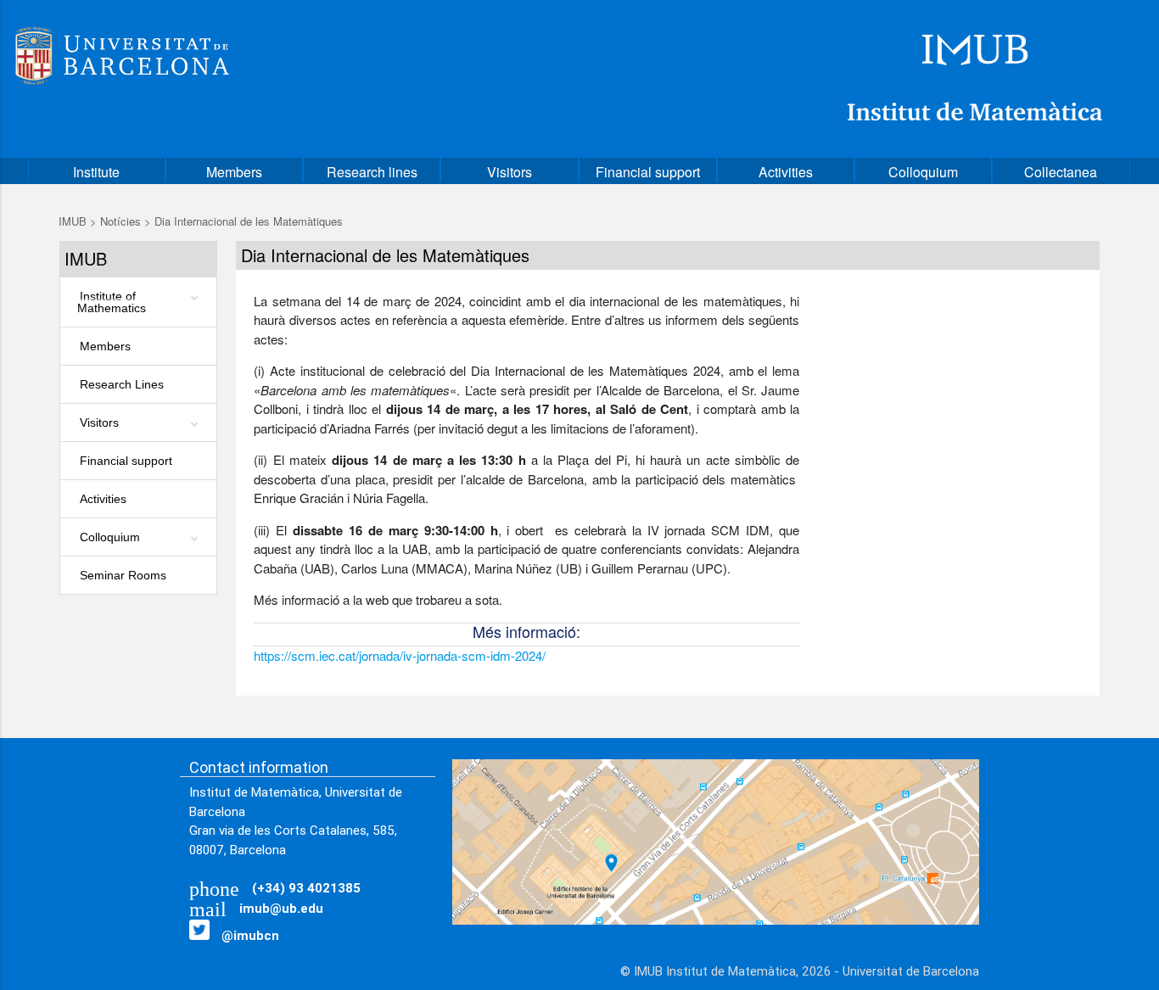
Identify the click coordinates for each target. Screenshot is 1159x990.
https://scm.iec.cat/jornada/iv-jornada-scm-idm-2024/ (400, 655)
